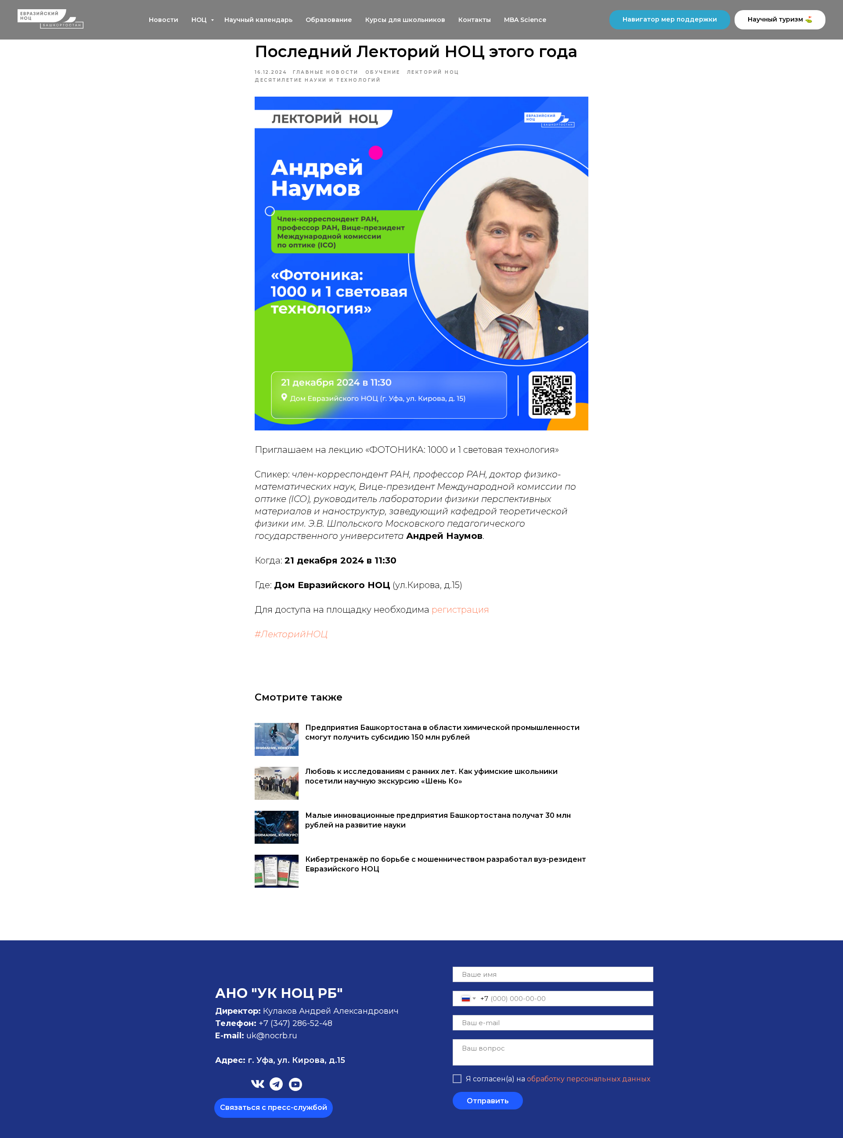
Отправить (488, 1101)
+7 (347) (275, 1023)
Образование (329, 20)
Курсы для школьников (405, 20)
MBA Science (525, 20)
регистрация (460, 609)
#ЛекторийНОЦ (291, 634)
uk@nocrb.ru (271, 1035)
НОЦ (200, 20)
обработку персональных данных (588, 1079)
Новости (163, 20)
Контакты (474, 20)
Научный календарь (258, 20)
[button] (273, 1108)
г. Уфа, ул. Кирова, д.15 (280, 1060)
